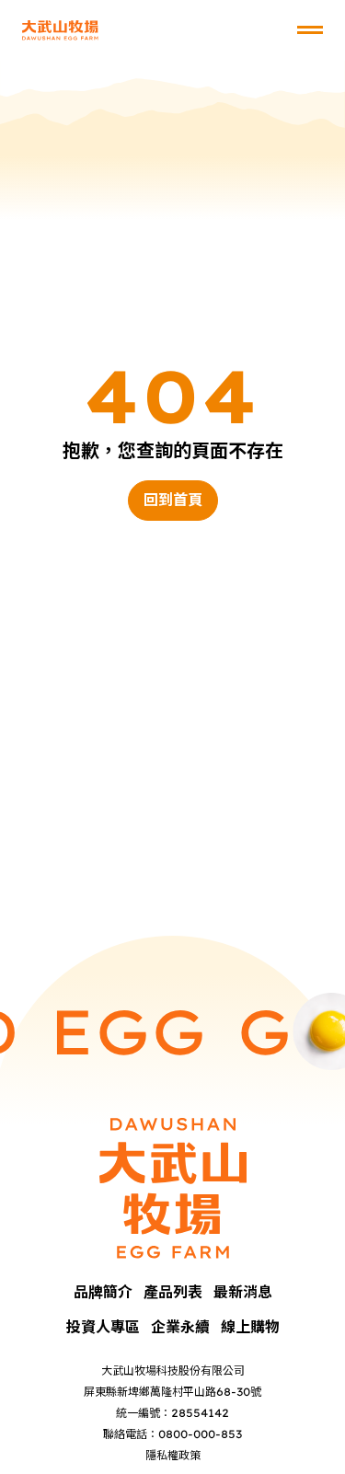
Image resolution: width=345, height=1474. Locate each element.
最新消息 (242, 1292)
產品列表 (173, 1292)
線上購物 (250, 1327)
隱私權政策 (173, 1455)
